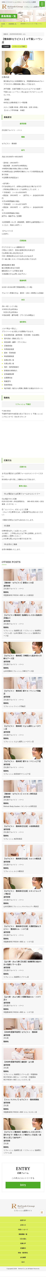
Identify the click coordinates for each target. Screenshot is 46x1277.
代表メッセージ (23, 1229)
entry (23, 1185)
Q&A (23, 1262)
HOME (3, 23)
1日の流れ (23, 1239)
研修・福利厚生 (23, 1253)
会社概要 (23, 1257)
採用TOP (23, 1220)
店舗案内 (23, 1248)
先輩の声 (23, 1243)
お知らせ (23, 1225)
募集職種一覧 (12, 23)
